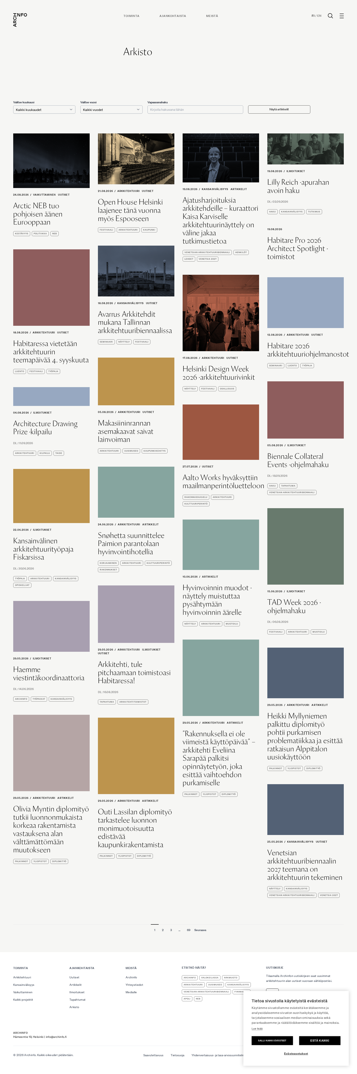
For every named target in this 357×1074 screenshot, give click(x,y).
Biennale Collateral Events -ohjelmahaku (298, 460)
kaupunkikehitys (155, 450)
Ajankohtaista (172, 16)
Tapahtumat (77, 999)
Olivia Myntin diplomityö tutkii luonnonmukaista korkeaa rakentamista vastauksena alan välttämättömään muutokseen (51, 829)
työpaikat (39, 699)
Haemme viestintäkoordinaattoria (48, 673)
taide (58, 453)
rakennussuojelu (195, 497)
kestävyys (21, 233)
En (319, 16)
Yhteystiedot (134, 985)
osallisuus (227, 388)
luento (19, 371)
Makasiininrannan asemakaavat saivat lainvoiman (126, 431)
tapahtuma (288, 485)
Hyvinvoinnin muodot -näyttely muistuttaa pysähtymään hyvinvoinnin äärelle (217, 600)
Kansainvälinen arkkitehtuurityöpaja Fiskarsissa (43, 549)
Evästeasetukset (296, 1053)
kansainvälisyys (292, 211)
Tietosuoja (177, 1055)
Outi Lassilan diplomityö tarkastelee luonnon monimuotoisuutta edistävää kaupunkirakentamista (135, 828)
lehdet (188, 258)
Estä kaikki (319, 1040)
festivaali (106, 229)
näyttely (124, 341)
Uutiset (63, 194)
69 (188, 930)
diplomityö (229, 794)
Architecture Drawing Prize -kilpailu (45, 428)
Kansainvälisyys (215, 189)
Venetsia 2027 (208, 258)
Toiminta (131, 16)
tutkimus (314, 211)
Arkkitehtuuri (128, 191)
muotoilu (319, 631)
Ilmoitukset (296, 171)
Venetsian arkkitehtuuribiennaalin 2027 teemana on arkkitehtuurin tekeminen (305, 865)
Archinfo (21, 699)
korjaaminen (108, 563)
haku (272, 211)
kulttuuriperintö (196, 503)
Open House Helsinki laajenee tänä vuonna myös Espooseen (130, 210)
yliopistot (209, 794)
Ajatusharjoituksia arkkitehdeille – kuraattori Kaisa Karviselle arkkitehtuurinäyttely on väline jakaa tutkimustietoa (220, 220)
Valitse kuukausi (23, 102)
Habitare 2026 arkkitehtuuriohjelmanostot (308, 350)
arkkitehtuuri (128, 229)
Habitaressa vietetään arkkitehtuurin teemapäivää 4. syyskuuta (51, 351)
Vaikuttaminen (44, 194)
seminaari (106, 341)
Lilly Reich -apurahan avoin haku (298, 186)
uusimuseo (131, 450)
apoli (187, 998)
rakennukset (108, 569)
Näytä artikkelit (279, 109)
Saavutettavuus (153, 1055)
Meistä (212, 16)
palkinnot (191, 794)
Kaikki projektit (23, 999)
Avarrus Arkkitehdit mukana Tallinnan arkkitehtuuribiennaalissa (135, 322)
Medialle (131, 992)
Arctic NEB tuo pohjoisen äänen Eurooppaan (38, 214)
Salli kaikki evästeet (272, 1040)
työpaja (53, 371)
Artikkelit (239, 189)
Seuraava (200, 930)
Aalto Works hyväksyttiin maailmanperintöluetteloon (223, 481)
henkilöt (241, 252)
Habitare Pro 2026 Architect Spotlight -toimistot (297, 248)
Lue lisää (257, 1028)
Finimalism (241, 991)
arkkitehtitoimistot (132, 701)
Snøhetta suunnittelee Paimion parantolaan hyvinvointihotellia (131, 543)
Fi (313, 16)
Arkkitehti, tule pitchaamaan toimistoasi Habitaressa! (134, 672)
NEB (54, 233)
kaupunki (149, 229)
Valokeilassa (210, 977)
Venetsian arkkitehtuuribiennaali (207, 252)
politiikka (40, 233)
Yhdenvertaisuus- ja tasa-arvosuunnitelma (219, 1055)
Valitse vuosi (88, 102)
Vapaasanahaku (158, 102)
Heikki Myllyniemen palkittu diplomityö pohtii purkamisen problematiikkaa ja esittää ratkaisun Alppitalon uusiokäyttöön (305, 736)
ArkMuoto (230, 977)
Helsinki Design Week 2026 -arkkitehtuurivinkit (219, 373)
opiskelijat (22, 585)
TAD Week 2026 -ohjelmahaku (294, 606)
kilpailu (45, 453)
